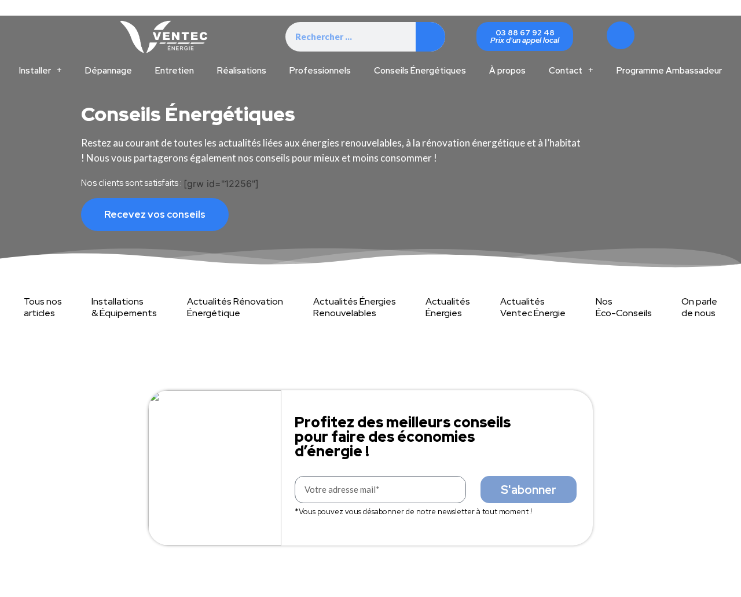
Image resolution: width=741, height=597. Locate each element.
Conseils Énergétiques (420, 70)
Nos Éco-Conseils (624, 307)
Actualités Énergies (447, 307)
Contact (565, 70)
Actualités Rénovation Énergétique (235, 307)
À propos (507, 70)
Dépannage (108, 70)
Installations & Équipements (124, 307)
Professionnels (320, 70)
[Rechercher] (430, 37)
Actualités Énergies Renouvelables (354, 307)
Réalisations (241, 70)
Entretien (174, 70)
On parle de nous (699, 307)
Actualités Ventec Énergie (533, 307)
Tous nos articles (43, 307)
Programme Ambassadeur (669, 70)
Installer (35, 70)
